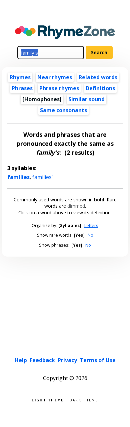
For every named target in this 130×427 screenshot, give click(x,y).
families (18, 177)
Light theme (48, 399)
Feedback (42, 360)
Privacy (67, 360)
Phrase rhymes (59, 88)
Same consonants (63, 110)
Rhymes (20, 77)
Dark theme (83, 399)
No (90, 235)
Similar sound (86, 99)
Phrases (22, 88)
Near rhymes (54, 77)
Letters (91, 225)
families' (42, 177)
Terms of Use (98, 360)
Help (21, 360)
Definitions (100, 88)
